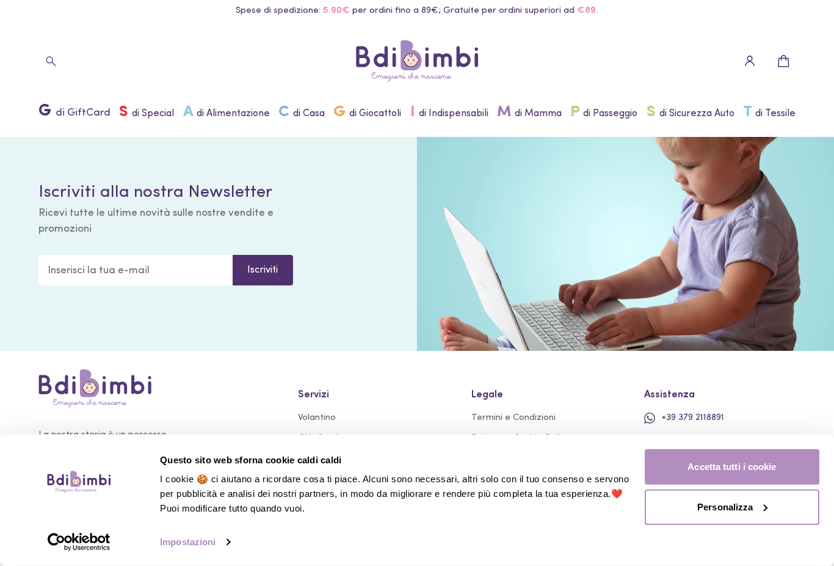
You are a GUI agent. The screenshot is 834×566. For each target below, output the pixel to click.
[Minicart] (783, 61)
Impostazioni (188, 542)
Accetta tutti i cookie (731, 466)
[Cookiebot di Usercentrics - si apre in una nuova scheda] (79, 542)
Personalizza (725, 506)
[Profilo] (750, 61)
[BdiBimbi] (417, 61)
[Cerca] (50, 61)
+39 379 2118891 (692, 417)
